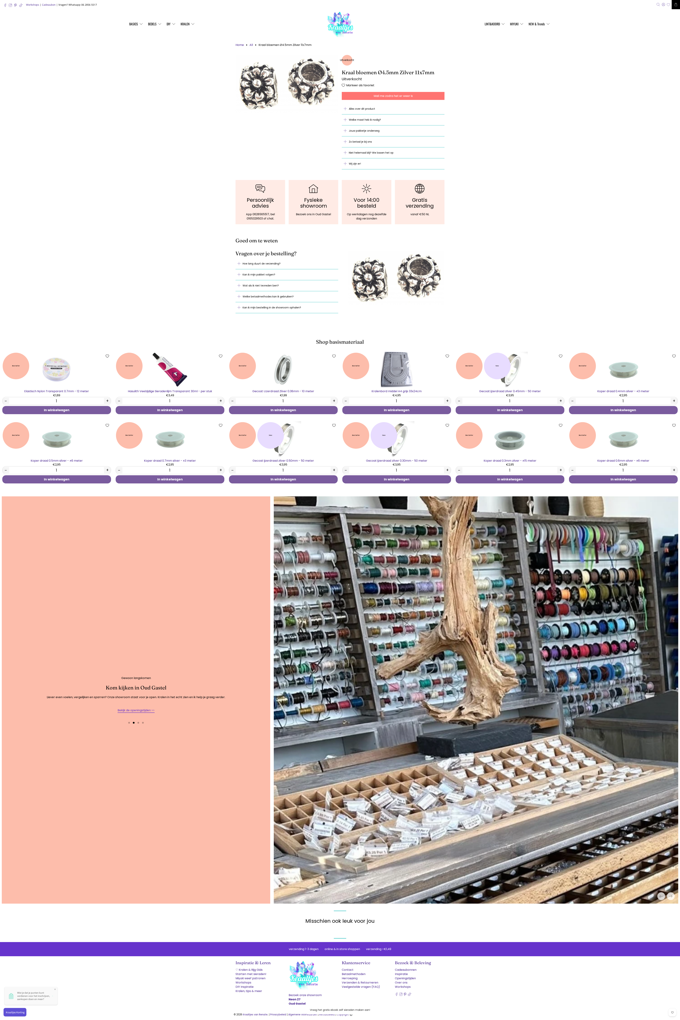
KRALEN (185, 24)
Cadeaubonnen (405, 967)
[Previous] (661, 893)
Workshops (32, 4)
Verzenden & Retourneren (360, 980)
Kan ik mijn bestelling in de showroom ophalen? (272, 307)
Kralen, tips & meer (249, 988)
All (251, 45)
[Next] (671, 893)
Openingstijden (405, 975)
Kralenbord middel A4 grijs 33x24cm (397, 391)
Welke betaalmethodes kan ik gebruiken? (268, 296)
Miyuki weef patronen (250, 975)
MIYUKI (514, 24)
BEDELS (152, 24)
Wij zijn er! (355, 163)
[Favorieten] (668, 4)
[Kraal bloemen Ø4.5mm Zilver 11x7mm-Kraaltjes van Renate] (287, 84)
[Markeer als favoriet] (107, 356)
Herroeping (350, 975)
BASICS (133, 24)
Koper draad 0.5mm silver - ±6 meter (57, 460)
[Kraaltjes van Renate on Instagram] (11, 6)
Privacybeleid (278, 1012)
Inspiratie (401, 971)
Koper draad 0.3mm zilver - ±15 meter (510, 460)
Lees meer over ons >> (136, 709)
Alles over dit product (362, 109)
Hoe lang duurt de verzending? (261, 263)
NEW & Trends (537, 24)
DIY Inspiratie (245, 984)
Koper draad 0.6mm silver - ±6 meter (623, 460)
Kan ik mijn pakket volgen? (259, 274)
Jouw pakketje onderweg (364, 131)
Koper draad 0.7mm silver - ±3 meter (170, 460)
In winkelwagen (56, 410)
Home (240, 45)
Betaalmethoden (354, 971)
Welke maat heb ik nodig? (365, 120)
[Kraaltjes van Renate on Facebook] (6, 6)
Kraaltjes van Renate (255, 1012)
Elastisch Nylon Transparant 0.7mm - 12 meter (56, 391)
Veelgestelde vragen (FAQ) (361, 984)
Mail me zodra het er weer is (393, 96)
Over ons (401, 980)
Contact (347, 967)
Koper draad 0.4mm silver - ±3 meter (623, 391)
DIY (169, 24)
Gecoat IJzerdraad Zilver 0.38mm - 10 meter (283, 391)
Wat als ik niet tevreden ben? (261, 285)
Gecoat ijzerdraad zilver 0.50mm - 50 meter (283, 460)
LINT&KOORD (492, 24)
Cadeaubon (49, 4)
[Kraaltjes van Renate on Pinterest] (16, 6)
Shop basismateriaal (340, 342)
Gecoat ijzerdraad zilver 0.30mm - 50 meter (396, 460)
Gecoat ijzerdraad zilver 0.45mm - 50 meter (510, 391)
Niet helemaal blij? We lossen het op (371, 152)
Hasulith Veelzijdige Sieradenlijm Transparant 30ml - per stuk (170, 391)
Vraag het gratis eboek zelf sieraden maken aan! (340, 1010)
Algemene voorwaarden (302, 1012)
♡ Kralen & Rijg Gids (249, 967)
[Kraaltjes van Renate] (340, 24)
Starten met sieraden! (251, 971)
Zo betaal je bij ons (360, 141)
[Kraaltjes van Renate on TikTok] (21, 6)
